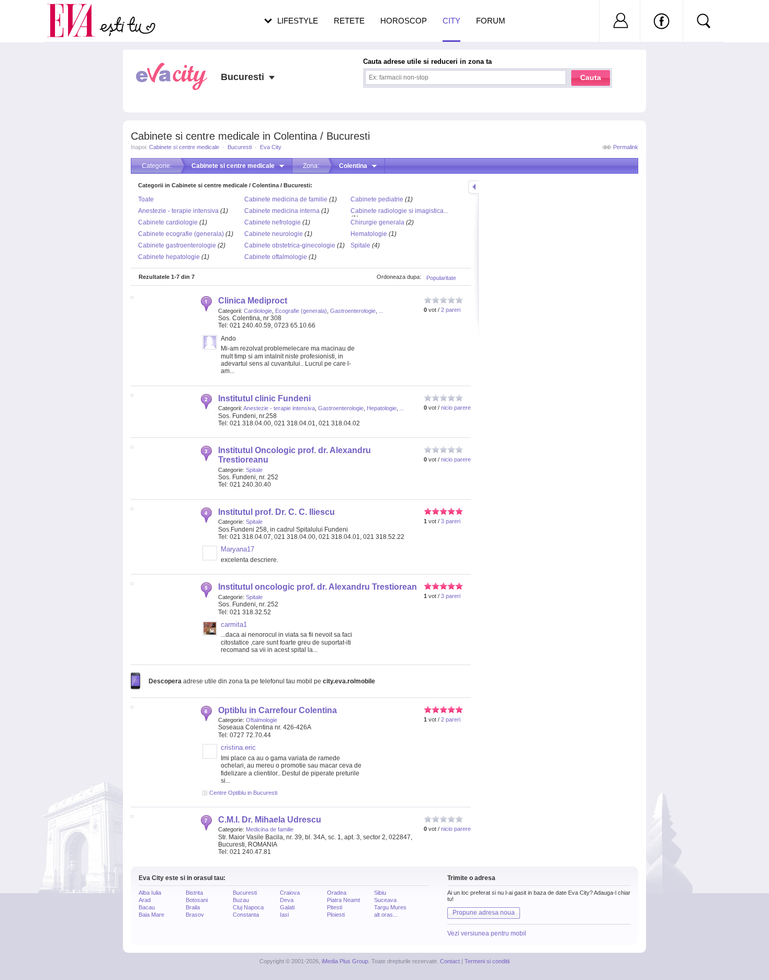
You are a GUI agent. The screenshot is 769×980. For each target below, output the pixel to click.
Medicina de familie (269, 829)
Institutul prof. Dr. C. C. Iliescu (276, 512)
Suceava (385, 900)
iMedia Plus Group (345, 961)
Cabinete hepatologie (169, 257)
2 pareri (450, 310)
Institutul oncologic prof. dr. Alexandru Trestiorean (317, 586)
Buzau (241, 900)
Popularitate (441, 278)
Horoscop (403, 20)
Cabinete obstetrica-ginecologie (289, 245)
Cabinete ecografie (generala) (181, 234)
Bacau (147, 907)
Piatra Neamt (343, 900)
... (381, 311)
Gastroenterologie (353, 311)
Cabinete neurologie (273, 234)
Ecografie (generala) (301, 311)
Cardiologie (258, 311)
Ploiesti (336, 914)
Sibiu (380, 892)
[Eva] (77, 12)
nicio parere (456, 407)
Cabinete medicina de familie (285, 199)
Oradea (336, 892)
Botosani (197, 900)
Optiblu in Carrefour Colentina (277, 710)
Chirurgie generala (377, 222)
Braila (193, 907)
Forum (490, 20)
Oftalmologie (261, 720)
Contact (450, 961)
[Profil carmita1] (209, 633)
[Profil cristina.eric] (209, 756)
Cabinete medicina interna (282, 211)
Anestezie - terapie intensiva (178, 211)
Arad (145, 900)
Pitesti (334, 907)
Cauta (590, 77)
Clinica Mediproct (252, 300)
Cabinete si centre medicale (184, 147)
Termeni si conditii (487, 961)
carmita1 (234, 624)
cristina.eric (238, 747)
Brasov (195, 914)
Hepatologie (382, 408)
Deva (286, 900)
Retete (349, 20)
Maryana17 (237, 549)
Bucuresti (240, 147)
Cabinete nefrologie (272, 222)
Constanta (246, 914)
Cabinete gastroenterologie (177, 245)
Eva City (270, 147)
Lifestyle (297, 20)
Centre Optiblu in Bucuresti (243, 793)
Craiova (290, 892)
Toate (146, 199)
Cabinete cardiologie (168, 222)
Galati (287, 907)
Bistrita (194, 892)
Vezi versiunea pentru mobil (486, 933)
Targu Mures (390, 907)
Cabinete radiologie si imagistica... (399, 211)
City (451, 20)
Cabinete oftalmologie (275, 257)
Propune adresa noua (484, 912)
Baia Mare (151, 914)
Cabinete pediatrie (376, 199)
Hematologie (368, 234)
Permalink (625, 147)
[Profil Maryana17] (209, 558)
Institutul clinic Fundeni (264, 398)
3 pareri (450, 521)
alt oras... (386, 914)
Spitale (360, 245)
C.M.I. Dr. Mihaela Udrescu (269, 819)
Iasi (284, 914)
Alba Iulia (150, 892)
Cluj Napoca (248, 907)
